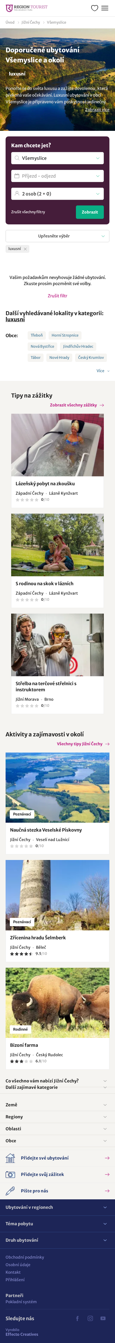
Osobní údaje (18, 1264)
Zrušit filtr (57, 295)
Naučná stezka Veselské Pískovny (46, 830)
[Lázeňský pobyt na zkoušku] (57, 445)
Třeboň (37, 335)
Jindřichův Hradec (78, 346)
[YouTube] (103, 1318)
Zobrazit (90, 212)
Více (101, 370)
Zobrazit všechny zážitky (73, 405)
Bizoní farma (24, 1045)
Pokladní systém (21, 1301)
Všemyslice (56, 22)
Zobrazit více (97, 109)
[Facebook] (77, 1318)
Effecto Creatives (22, 1332)
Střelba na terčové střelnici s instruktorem (46, 686)
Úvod (10, 22)
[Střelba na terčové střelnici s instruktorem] (57, 645)
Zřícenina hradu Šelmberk (38, 937)
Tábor (35, 357)
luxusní (15, 319)
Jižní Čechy (30, 22)
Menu (104, 8)
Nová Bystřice (42, 346)
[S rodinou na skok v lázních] (57, 545)
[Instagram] (90, 1318)
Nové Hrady (59, 357)
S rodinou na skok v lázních (44, 583)
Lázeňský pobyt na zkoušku (45, 483)
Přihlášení (15, 1279)
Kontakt (13, 1272)
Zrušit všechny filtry (28, 212)
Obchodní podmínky (25, 1257)
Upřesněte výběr (54, 236)
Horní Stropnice (65, 335)
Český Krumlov (91, 357)
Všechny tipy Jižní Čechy (79, 743)
